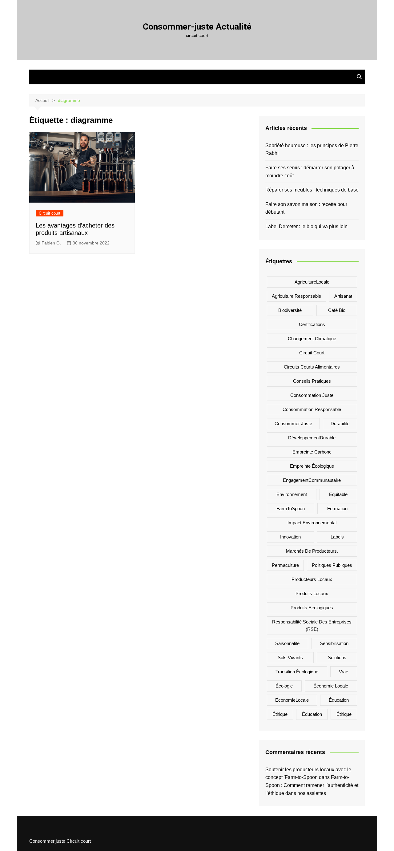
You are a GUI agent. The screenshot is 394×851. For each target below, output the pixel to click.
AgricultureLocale (312, 281)
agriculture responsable (296, 296)
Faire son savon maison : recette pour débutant (306, 208)
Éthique (279, 714)
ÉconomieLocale (292, 700)
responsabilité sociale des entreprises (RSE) (312, 625)
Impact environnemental (311, 522)
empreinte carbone (312, 451)
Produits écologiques (312, 607)
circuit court (311, 352)
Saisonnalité (287, 643)
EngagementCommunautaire (312, 480)
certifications (312, 324)
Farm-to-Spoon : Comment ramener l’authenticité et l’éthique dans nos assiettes (311, 785)
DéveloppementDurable (312, 437)
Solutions (337, 657)
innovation (290, 536)
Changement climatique (312, 338)
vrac (343, 671)
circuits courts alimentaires (312, 366)
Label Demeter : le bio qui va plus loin (306, 226)
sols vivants (290, 657)
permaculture (285, 565)
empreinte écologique (312, 466)
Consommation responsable (312, 409)
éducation (312, 714)
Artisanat (343, 296)
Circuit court (49, 213)
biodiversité (290, 310)
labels (337, 536)
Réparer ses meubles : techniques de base (312, 189)
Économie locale (330, 685)
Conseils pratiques (312, 381)
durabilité (340, 423)
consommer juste (293, 423)
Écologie (284, 685)
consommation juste (311, 395)
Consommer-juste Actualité (197, 27)
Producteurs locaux (311, 579)
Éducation (339, 700)
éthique (344, 714)
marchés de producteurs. (312, 551)
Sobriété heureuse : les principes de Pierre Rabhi (311, 149)
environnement (291, 494)
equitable (338, 494)
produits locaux (312, 593)
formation (337, 508)
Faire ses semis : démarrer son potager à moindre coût (309, 171)
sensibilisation (334, 643)
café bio (336, 310)
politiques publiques (332, 565)
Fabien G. (51, 242)
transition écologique (296, 671)
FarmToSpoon (290, 508)
